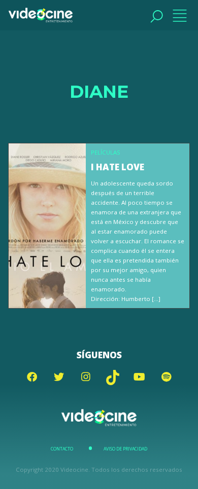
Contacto (62, 449)
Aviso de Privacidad (125, 449)
